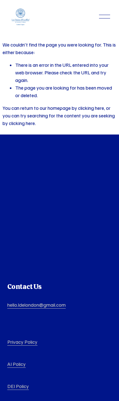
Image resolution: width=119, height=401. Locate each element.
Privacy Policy (22, 342)
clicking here (91, 108)
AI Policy (16, 364)
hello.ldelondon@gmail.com (36, 305)
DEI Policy (18, 386)
